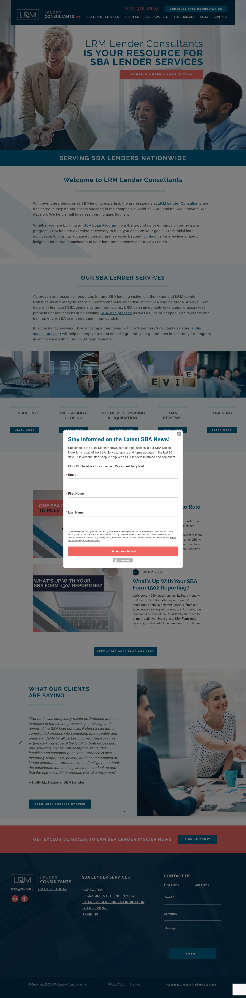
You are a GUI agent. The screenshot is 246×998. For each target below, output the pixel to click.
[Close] (179, 433)
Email (72, 474)
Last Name (76, 512)
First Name (76, 493)
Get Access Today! (123, 551)
